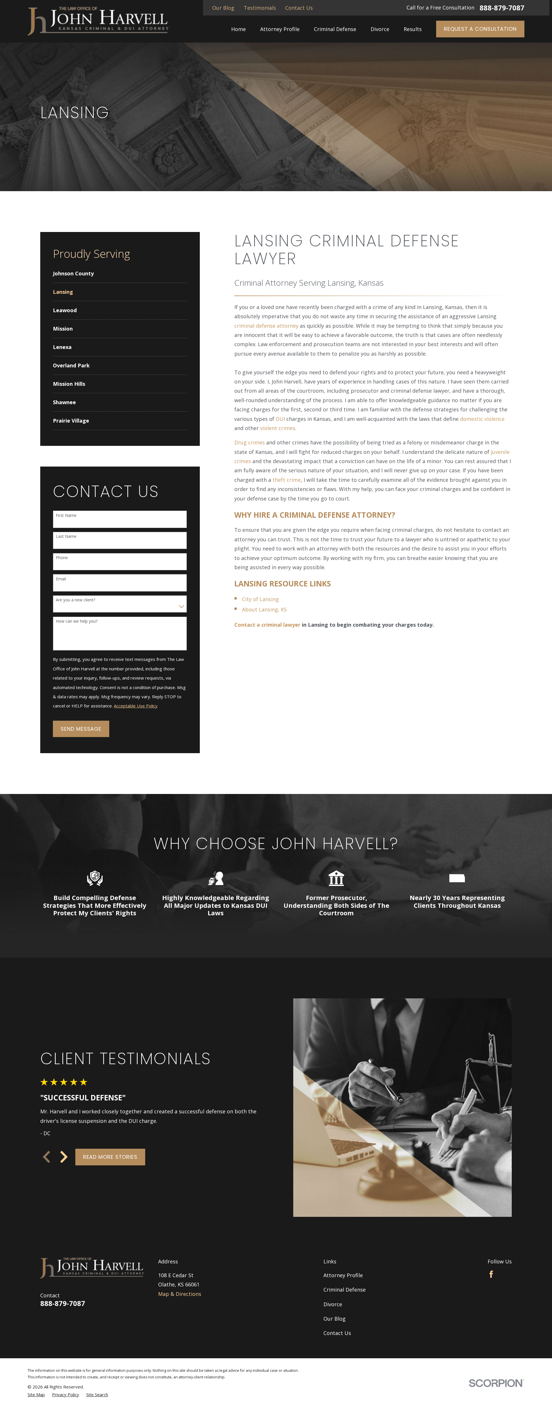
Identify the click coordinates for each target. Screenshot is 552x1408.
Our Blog (223, 7)
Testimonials (260, 7)
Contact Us (299, 7)
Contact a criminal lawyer (267, 624)
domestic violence (482, 418)
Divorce (332, 1304)
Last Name (66, 536)
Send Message (81, 728)
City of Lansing (260, 599)
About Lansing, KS (264, 609)
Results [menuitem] (413, 29)
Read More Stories (110, 1156)
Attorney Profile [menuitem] (280, 29)
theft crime (287, 479)
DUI (280, 418)
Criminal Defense (344, 1289)
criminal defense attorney (266, 325)
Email (61, 579)
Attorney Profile (343, 1275)
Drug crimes (249, 442)
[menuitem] (120, 273)
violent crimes (277, 428)
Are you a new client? (75, 600)
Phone (62, 557)
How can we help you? (76, 621)
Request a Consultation (480, 28)
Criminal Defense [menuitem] (335, 29)
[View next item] (64, 1157)
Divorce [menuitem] (380, 29)
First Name (66, 515)
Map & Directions (179, 1293)
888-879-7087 (502, 7)
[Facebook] (491, 1274)
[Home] (98, 21)
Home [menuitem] (238, 29)
